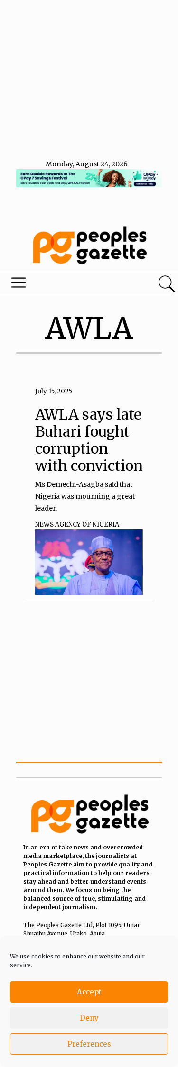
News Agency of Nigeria (77, 524)
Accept (89, 991)
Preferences (89, 1044)
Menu (60, 284)
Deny (89, 1017)
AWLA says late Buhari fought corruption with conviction (89, 439)
